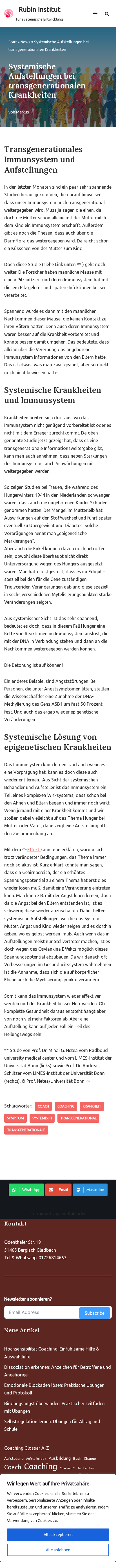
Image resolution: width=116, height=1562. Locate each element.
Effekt (34, 849)
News (25, 42)
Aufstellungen (36, 1458)
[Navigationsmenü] (95, 13)
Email (63, 1189)
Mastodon (95, 1189)
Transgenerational (78, 1118)
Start (12, 42)
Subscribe (94, 1313)
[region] (58, 1518)
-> (88, 1081)
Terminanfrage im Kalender (58, 1213)
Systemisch (42, 1118)
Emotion (89, 1468)
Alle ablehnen (58, 1550)
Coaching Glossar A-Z (26, 1447)
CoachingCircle (70, 1468)
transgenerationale (26, 1130)
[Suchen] (107, 14)
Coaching (65, 1106)
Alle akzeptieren (58, 1534)
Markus (22, 112)
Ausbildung (60, 1458)
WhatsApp (31, 1189)
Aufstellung (14, 1458)
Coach (43, 1106)
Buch (77, 1458)
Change (90, 1458)
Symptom (15, 1118)
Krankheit (92, 1106)
